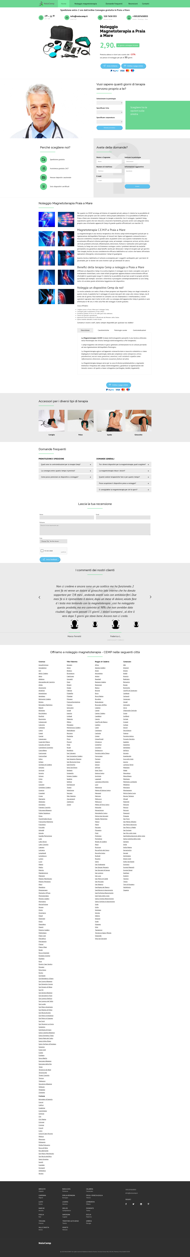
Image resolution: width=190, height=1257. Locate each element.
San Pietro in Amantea (46, 1016)
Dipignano (42, 802)
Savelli (41, 1162)
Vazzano (69, 793)
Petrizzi (125, 807)
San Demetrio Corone (46, 984)
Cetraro (41, 776)
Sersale (125, 853)
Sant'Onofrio (71, 765)
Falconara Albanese (45, 810)
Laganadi (98, 779)
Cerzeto (41, 773)
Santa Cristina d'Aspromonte (104, 899)
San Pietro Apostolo (130, 825)
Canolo (97, 719)
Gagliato (126, 742)
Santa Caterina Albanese (47, 1033)
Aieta (40, 676)
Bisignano (42, 710)
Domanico (42, 805)
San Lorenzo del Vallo (46, 1001)
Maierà (41, 864)
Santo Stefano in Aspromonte (105, 902)
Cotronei (41, 1122)
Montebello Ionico (101, 813)
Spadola (69, 779)
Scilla (97, 907)
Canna (41, 730)
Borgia (125, 685)
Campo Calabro (100, 713)
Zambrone (70, 802)
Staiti (97, 921)
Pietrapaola (42, 941)
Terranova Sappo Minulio (103, 933)
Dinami (69, 685)
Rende (41, 950)
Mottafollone (43, 904)
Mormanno (42, 902)
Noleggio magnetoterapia (86, 3)
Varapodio (98, 936)
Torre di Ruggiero (128, 884)
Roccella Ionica (100, 853)
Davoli (125, 728)
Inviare (137, 186)
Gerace (97, 765)
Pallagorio (42, 1142)
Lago (40, 839)
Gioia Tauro (98, 770)
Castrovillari (43, 756)
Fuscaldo (42, 827)
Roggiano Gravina (44, 956)
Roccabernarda (43, 1151)
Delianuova (99, 750)
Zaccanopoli (71, 799)
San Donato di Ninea (45, 987)
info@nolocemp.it (131, 1193)
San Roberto (99, 884)
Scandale (42, 1165)
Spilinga (69, 782)
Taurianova (98, 930)
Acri (40, 671)
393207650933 (130, 1190)
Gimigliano (126, 748)
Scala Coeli (42, 1050)
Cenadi (125, 702)
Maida (125, 770)
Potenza (65, 1191)
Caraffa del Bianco (101, 722)
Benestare (98, 685)
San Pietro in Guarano (46, 1018)
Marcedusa (126, 773)
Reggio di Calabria (101, 842)
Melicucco (98, 799)
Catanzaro (126, 699)
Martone (98, 796)
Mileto (69, 722)
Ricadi (69, 748)
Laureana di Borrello (102, 782)
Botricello (126, 688)
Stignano (98, 924)
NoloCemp (45, 1243)
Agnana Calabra (100, 668)
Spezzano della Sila (45, 1064)
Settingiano (127, 856)
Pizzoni (69, 742)
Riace (97, 844)
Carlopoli (126, 696)
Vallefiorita (127, 887)
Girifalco (126, 750)
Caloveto (42, 725)
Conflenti (126, 716)
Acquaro (69, 665)
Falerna (125, 733)
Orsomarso (42, 913)
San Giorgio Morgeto (102, 867)
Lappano (41, 847)
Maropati (98, 793)
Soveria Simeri (127, 870)
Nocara (41, 907)
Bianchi (41, 708)
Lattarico (42, 850)
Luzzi (40, 862)
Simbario (69, 770)
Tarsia (40, 1067)
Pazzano (98, 827)
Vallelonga (70, 790)
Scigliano (41, 1055)
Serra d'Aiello (43, 1058)
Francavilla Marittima (46, 822)
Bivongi (97, 691)
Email (97, 514)
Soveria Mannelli (128, 867)
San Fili (41, 990)
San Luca (98, 876)
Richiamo (42, 522)
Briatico (69, 671)
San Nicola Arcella (45, 1013)
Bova (96, 693)
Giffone (97, 767)
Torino (88, 1210)
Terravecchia (43, 1073)
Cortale (125, 719)
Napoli (41, 1198)
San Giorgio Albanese (45, 993)
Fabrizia (69, 691)
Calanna (97, 708)
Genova (64, 1204)
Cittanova (98, 742)
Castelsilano (43, 1111)
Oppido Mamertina (101, 819)
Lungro (41, 859)
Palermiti (126, 802)
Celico (41, 759)
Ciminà (97, 736)
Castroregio (42, 753)
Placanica (98, 830)
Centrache (126, 705)
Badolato (126, 679)
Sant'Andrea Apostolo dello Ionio (134, 836)
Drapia (69, 688)
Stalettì (126, 876)
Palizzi (97, 822)
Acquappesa (42, 668)
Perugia (88, 1223)
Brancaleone (99, 702)
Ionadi (69, 710)
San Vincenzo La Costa (46, 1024)
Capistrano (70, 676)
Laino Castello (43, 844)
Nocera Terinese (128, 796)
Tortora (41, 1078)
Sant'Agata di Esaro (45, 1030)
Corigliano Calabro (45, 787)
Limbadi (69, 716)
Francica (69, 705)
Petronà (126, 810)
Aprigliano (42, 696)
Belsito (41, 702)
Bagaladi (98, 679)
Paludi (41, 916)
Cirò (40, 1116)
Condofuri (98, 745)
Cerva (125, 708)
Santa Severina (43, 1159)
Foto (41, 538)
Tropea (69, 787)
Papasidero (42, 924)
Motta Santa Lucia (129, 793)
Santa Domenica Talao (46, 1036)
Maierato (70, 719)
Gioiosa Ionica (99, 773)
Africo (97, 665)
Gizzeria (125, 753)
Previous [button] (39, 597)
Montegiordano (44, 896)
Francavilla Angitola (73, 702)
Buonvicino (42, 719)
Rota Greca (42, 970)
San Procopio (99, 882)
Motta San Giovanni (101, 816)
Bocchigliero (43, 713)
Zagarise (126, 890)
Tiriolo (125, 882)
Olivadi (125, 799)
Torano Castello (44, 1075)
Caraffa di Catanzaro (130, 691)
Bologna (65, 1198)
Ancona (41, 1210)
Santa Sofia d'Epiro (45, 1041)
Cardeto (97, 725)
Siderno (97, 916)
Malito (41, 867)
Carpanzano (42, 739)
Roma (40, 1204)
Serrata (97, 913)
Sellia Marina (127, 847)
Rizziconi (98, 847)
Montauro (126, 787)
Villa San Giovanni (101, 939)
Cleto (40, 782)
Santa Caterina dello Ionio (132, 839)
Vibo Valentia (71, 796)
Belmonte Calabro (45, 699)
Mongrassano (43, 890)
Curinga (125, 725)
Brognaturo (70, 673)
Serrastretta (127, 850)
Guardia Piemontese (45, 836)
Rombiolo (70, 750)
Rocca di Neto (43, 1148)
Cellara (41, 762)
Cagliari (64, 1217)
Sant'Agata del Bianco (102, 887)
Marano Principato (45, 882)
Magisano (126, 767)
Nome (41, 514)
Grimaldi (41, 830)
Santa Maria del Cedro (46, 1038)
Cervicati (41, 770)
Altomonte (42, 688)
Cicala (125, 713)
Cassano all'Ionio (44, 745)
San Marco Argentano (46, 1007)
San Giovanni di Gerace (102, 870)
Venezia (64, 1230)
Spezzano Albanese (45, 1061)
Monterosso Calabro (73, 728)
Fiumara (97, 759)
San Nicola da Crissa (73, 762)
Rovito (41, 973)
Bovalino (98, 699)
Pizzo (69, 739)
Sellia (125, 844)
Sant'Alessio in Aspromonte (104, 890)
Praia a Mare (43, 947)
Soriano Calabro (72, 776)
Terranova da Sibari (45, 1070)
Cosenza (41, 790)
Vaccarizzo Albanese (45, 1084)
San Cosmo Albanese (45, 981)
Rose (40, 961)
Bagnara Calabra (100, 682)
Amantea (42, 691)
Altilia (41, 685)
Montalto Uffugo (44, 893)
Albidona (41, 679)
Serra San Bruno (72, 767)
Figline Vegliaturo (44, 813)
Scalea (41, 1053)
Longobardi (42, 853)
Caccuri (41, 1102)
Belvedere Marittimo (45, 705)
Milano (88, 1204)
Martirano (126, 779)
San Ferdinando (100, 864)
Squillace (126, 873)
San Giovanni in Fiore (45, 996)
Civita (40, 779)
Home (63, 3)
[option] (95, 601)
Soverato (126, 864)
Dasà (68, 682)
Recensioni (133, 3)
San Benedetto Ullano (46, 978)
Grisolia (41, 833)
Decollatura (127, 730)
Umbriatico (42, 1171)
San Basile (42, 976)
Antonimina (99, 673)
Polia (68, 745)
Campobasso (66, 1210)
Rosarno (97, 859)
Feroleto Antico (128, 736)
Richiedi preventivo (109, 128)
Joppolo (69, 713)
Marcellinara (127, 776)
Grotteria (98, 776)
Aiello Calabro (43, 673)
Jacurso (125, 762)
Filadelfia (70, 693)
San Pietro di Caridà (101, 879)
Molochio (98, 807)
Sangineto (42, 1027)
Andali (125, 673)
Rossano (41, 967)
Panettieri (42, 919)
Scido (96, 904)
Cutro (40, 1131)
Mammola (98, 787)
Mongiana (70, 725)
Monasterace (99, 810)
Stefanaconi (71, 785)
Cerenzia (41, 1114)
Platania (126, 816)
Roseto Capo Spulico (45, 964)
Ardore (97, 676)
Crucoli (41, 1128)
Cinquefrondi (99, 739)
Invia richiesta (112, 66)
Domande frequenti (114, 3)
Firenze (41, 1223)
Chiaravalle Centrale (130, 710)
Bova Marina (99, 696)
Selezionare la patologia (106, 98)
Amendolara (43, 693)
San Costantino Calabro (74, 756)
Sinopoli (97, 919)
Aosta (41, 1230)
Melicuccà (98, 802)
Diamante (42, 799)
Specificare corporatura (105, 117)
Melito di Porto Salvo (102, 805)
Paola (40, 921)
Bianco (97, 688)
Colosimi (41, 785)
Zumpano (42, 1092)
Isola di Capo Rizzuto (46, 1134)
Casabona (42, 1108)
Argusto (125, 676)
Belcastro (126, 682)
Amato (125, 671)
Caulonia (98, 733)
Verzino (41, 1173)
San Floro (126, 819)
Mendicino (42, 887)
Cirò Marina (42, 1119)
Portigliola (98, 839)
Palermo (89, 1217)
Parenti (41, 927)
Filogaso (70, 699)
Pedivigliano (43, 933)
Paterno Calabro (44, 930)
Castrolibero (43, 750)
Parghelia (70, 736)
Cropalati (42, 793)
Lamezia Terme (128, 765)
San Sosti (42, 1021)
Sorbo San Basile (128, 862)
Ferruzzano (99, 756)
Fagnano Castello (44, 807)
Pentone (126, 805)
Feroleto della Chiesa (102, 753)
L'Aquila (41, 1191)
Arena (69, 668)
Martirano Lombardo (130, 782)
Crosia (41, 796)
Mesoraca (42, 1139)
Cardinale (126, 693)
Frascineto (42, 825)
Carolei (41, 736)
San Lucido (42, 1004)
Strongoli (42, 1168)
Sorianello (70, 773)
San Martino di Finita (45, 1010)
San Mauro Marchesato (46, 1154)
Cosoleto (98, 748)
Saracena (42, 1047)
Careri (97, 728)
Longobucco (43, 856)
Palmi (97, 825)
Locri (96, 785)
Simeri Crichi (127, 859)
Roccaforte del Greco (102, 850)
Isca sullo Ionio (128, 759)
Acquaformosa (43, 665)
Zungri (69, 805)
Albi (124, 665)
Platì (96, 833)
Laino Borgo (43, 842)
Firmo (40, 816)
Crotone (41, 1125)
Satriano (126, 842)
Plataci (41, 944)
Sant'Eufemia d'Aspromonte (104, 893)
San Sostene (127, 830)
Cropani (125, 722)
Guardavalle (127, 756)
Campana (42, 728)
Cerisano (41, 767)
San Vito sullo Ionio (129, 833)
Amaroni (126, 668)
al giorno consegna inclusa (128, 45)
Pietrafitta (42, 939)
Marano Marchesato (45, 879)
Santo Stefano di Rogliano (47, 1044)
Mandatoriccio (43, 873)
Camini (97, 710)
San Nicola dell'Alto (45, 1156)
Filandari (69, 696)
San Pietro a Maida (129, 827)
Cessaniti (70, 679)
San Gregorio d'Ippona (74, 759)
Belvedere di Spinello (46, 1099)
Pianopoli (126, 813)
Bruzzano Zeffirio (101, 705)
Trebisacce (42, 1081)
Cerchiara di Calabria (45, 765)
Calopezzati (43, 722)
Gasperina (126, 745)
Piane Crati (42, 936)
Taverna (125, 879)
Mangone (42, 876)
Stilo (96, 927)
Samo (97, 862)
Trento (64, 1223)
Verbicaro (42, 1087)
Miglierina (126, 785)
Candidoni (98, 716)
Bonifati (41, 716)
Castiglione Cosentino (46, 748)
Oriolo (41, 910)
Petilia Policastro (44, 1145)
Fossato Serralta (128, 739)
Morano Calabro (44, 899)
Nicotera (70, 733)
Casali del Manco (44, 742)
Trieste (88, 1198)
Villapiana (42, 1090)
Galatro (97, 762)
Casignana (98, 730)
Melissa (41, 1136)
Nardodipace (71, 730)
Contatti (145, 3)
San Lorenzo (99, 873)
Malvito (41, 870)
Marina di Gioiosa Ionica (103, 790)
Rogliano (41, 959)
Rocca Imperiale (44, 953)
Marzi (40, 884)
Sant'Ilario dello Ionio (102, 896)
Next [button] (150, 597)
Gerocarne (70, 708)
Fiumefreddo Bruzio (45, 819)
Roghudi (97, 856)
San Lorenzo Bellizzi (45, 998)
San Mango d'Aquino (129, 822)
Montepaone (127, 790)
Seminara (98, 910)
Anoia (97, 671)
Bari (40, 1217)
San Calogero (71, 753)
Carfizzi (41, 1105)
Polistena (98, 836)
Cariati (41, 733)
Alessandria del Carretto (47, 682)
